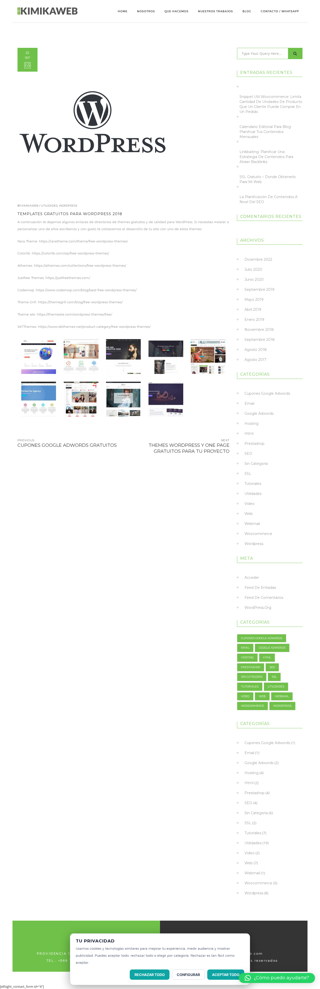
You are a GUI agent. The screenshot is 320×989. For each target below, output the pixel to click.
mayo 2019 (254, 299)
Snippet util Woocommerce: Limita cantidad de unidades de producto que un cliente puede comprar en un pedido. (271, 104)
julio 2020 (253, 269)
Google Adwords (259, 413)
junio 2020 (254, 279)
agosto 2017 (255, 359)
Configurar (188, 974)
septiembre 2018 (259, 339)
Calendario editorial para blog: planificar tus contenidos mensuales (266, 131)
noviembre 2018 (259, 329)
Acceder (251, 577)
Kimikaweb (30, 205)
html (249, 433)
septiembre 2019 (259, 289)
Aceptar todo (226, 974)
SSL (247, 473)
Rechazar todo (149, 974)
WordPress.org (257, 607)
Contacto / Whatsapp (280, 11)
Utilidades (49, 205)
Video (249, 503)
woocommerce (258, 533)
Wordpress (68, 205)
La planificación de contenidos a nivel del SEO (269, 199)
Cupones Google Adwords (267, 393)
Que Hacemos (176, 11)
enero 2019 (254, 319)
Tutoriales (252, 483)
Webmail (252, 523)
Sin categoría (256, 463)
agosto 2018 (255, 349)
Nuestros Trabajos (215, 11)
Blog (246, 11)
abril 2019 (252, 309)
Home (123, 11)
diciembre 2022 (258, 259)
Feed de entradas (260, 587)
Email (249, 403)
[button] (277, 978)
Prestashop (254, 443)
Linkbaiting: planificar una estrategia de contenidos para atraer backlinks (266, 157)
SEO (248, 453)
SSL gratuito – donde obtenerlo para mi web (268, 179)
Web (248, 513)
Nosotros (146, 11)
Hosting (251, 423)
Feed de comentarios (263, 597)
